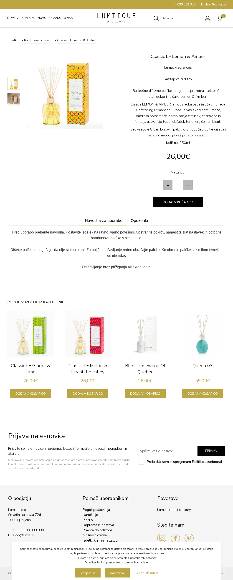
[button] (188, 185)
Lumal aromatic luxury (174, 509)
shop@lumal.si (23, 535)
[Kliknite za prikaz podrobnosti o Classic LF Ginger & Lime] (30, 334)
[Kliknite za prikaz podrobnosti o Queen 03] (202, 334)
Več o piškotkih (147, 573)
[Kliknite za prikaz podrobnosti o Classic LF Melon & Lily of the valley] (88, 334)
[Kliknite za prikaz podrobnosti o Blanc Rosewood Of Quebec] (145, 334)
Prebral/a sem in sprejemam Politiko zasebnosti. (185, 461)
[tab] (104, 221)
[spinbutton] (178, 185)
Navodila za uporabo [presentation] (103, 220)
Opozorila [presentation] (139, 220)
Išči (156, 18)
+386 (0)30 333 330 (28, 530)
